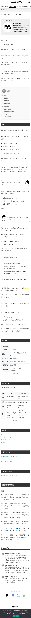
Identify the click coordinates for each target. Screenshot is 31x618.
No (17, 615)
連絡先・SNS (7, 103)
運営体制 (6, 98)
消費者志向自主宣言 (9, 111)
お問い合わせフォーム (11, 528)
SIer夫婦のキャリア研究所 (9, 456)
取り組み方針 (8, 116)
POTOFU (5, 442)
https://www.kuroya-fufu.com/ (17, 361)
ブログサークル (6, 437)
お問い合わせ (5, 6)
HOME (16, 607)
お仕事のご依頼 (8, 109)
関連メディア (7, 106)
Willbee (4, 459)
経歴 (5, 95)
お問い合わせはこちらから (9, 475)
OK (14, 615)
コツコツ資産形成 (7, 461)
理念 (6, 114)
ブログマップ (6, 440)
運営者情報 (13, 6)
